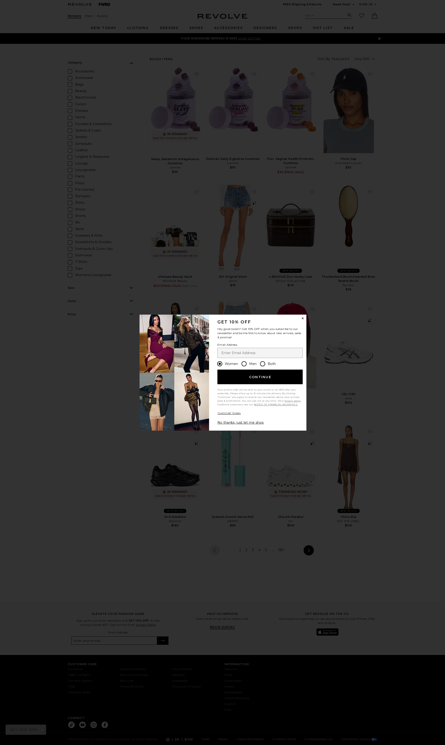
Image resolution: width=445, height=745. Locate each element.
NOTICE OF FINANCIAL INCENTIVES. (276, 404)
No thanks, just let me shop (240, 422)
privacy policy (292, 400)
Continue (260, 377)
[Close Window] (302, 318)
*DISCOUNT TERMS (229, 413)
